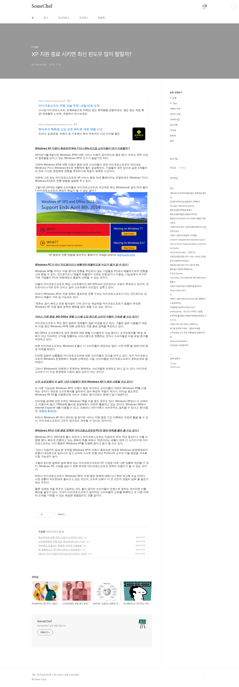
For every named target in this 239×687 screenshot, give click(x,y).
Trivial (173, 130)
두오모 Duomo (176, 273)
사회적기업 (175, 119)
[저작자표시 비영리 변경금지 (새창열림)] (71, 514)
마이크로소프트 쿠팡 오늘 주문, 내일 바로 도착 (69, 105)
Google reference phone (182, 206)
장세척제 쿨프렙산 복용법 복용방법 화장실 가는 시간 (188, 318)
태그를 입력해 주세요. (178, 328)
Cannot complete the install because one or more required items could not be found (188, 243)
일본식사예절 (194, 328)
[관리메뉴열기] (233, 5)
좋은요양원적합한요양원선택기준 (183, 214)
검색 (197, 6)
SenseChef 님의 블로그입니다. (51, 625)
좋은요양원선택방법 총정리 (181, 210)
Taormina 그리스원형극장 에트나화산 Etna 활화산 (188, 280)
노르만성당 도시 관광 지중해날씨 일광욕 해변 (187, 334)
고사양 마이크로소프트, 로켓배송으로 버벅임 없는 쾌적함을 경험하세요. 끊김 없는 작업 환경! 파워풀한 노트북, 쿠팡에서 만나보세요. (91, 111)
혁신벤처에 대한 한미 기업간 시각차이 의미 (60, 537)
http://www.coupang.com (52, 100)
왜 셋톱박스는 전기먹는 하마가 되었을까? (59, 549)
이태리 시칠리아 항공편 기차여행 (183, 235)
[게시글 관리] (50, 514)
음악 (172, 141)
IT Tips (173, 103)
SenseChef (42, 6)
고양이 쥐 (191, 252)
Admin (173, 135)
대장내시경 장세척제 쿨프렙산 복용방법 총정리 (188, 195)
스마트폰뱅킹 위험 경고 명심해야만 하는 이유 (61, 541)
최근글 (173, 167)
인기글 (182, 167)
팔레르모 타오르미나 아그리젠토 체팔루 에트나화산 (188, 220)
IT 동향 (42, 531)
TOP (204, 676)
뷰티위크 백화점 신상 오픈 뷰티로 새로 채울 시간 (70, 129)
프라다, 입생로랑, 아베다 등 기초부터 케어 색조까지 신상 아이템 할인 (79, 133)
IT (171, 294)
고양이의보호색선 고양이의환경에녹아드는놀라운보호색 (188, 229)
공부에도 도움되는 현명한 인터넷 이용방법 (60, 545)
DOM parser (176, 311)
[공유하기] (46, 514)
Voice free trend (178, 252)
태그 (46, 17)
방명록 (101, 17)
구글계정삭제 (175, 303)
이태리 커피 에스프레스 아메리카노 (184, 324)
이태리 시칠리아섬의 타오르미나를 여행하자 (187, 299)
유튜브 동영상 (47, 410)
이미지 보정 (175, 114)
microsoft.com (126, 254)
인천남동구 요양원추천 (179, 345)
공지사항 (174, 125)
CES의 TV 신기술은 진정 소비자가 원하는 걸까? (62, 553)
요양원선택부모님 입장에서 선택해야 (184, 201)
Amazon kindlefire (178, 341)
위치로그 (83, 17)
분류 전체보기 (176, 92)
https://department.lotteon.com (55, 124)
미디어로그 (63, 17)
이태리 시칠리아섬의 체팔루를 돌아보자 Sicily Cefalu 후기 (186, 288)
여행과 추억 (175, 108)
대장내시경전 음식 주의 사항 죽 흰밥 (184, 265)
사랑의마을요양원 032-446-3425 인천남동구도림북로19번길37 (188, 258)
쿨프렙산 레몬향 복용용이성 (181, 269)
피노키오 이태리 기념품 (192, 311)
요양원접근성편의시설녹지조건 (182, 307)
